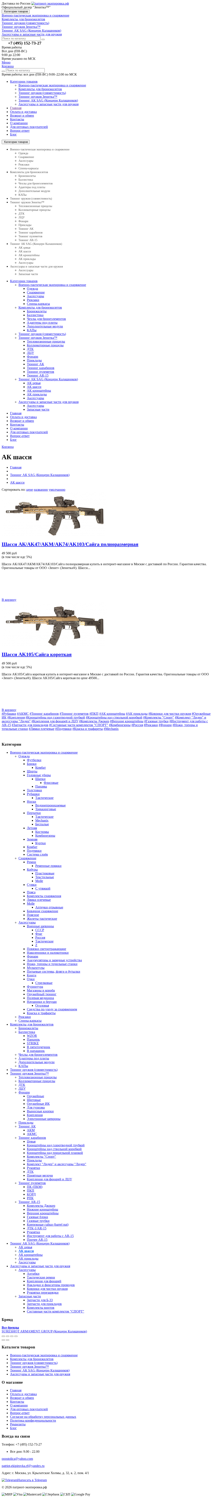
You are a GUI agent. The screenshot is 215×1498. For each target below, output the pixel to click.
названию (41, 489)
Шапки (40, 779)
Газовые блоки (37, 1217)
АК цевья (24, 247)
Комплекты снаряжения (44, 896)
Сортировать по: (13, 489)
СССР (39, 930)
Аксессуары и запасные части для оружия (48, 104)
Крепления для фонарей (44, 1281)
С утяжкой (42, 888)
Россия (40, 937)
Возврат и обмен (22, 115)
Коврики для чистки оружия (47, 1289)
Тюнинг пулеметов (30, 236)
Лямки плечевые (39, 900)
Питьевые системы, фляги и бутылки (53, 971)
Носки (31, 801)
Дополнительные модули (34, 191)
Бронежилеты (27, 175)
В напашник (36, 1051)
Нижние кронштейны (42, 1209)
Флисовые (51, 782)
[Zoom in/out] (16, 1336)
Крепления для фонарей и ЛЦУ (49, 1179)
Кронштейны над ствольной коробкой (54, 1149)
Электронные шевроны (43, 1119)
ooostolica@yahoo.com (17, 1458)
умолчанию (57, 489)
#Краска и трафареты (87, 729)
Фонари (23, 221)
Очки (31, 979)
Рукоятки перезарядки (43, 1292)
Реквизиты (18, 1424)
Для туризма (36, 1107)
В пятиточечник (38, 1047)
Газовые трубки (38, 1221)
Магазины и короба (41, 990)
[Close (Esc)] (3, 1336)
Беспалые (42, 824)
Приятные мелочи (40, 1175)
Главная (15, 108)
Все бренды (10, 1327)
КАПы (22, 194)
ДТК (21, 213)
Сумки (32, 884)
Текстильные (44, 877)
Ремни (31, 862)
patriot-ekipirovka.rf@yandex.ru (23, 1466)
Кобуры (32, 869)
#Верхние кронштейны (126, 721)
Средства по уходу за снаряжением (52, 1009)
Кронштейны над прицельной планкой (55, 1153)
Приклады (24, 225)
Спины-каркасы (28, 168)
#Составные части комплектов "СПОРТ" (78, 725)
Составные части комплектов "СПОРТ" (55, 1311)
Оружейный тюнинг (41, 994)
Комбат (40, 767)
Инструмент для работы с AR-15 (50, 1236)
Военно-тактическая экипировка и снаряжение (52, 85)
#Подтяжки (63, 729)
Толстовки (34, 790)
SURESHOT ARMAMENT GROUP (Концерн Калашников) (44, 1331)
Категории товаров (15, 11)
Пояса (31, 892)
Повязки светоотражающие (46, 949)
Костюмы (42, 832)
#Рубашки (9, 713)
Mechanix (42, 820)
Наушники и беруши (42, 1001)
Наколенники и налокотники (48, 952)
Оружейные (35, 1096)
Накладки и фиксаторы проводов (51, 1285)
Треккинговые (45, 809)
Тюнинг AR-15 (27, 240)
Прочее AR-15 (37, 1239)
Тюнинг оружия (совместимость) (42, 93)
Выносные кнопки (40, 1111)
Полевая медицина (40, 998)
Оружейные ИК (38, 1103)
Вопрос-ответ (20, 130)
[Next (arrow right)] (7, 1340)
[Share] (7, 1336)
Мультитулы (36, 968)
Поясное (33, 915)
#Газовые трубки (156, 721)
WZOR (32, 1035)
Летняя (32, 828)
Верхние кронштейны (43, 1213)
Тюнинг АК (25, 228)
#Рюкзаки (151, 725)
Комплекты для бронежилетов (40, 89)
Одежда (23, 153)
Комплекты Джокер (41, 1205)
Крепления (35, 1115)
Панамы (41, 786)
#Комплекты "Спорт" (158, 717)
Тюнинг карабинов (30, 232)
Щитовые (34, 1100)
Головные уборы (39, 775)
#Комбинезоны (120, 725)
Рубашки (33, 794)
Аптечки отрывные (49, 907)
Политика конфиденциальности (33, 1420)
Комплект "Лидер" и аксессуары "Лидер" (56, 1164)
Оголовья (42, 1005)
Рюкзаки (23, 164)
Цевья (31, 1141)
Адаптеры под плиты (31, 187)
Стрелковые (43, 983)
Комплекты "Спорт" (41, 1156)
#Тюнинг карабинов (44, 713)
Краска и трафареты (41, 1013)
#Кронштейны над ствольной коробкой (114, 717)
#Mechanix (111, 729)
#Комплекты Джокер (94, 721)
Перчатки (34, 813)
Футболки (34, 760)
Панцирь (33, 1039)
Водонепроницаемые (50, 805)
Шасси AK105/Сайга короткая (37, 654)
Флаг (38, 934)
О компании (19, 123)
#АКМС (23, 713)
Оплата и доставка (23, 112)
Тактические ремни (41, 1277)
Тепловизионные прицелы (35, 206)
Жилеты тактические (42, 918)
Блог (13, 134)
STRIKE (33, 1043)
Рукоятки (33, 1168)
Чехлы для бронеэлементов (35, 183)
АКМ (31, 1130)
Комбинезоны (45, 835)
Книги (31, 975)
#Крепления (16, 717)
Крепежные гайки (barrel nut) (47, 1224)
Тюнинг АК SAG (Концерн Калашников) (48, 100)
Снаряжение (26, 157)
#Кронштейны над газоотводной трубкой (55, 717)
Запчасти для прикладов (44, 1304)
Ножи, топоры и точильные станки (52, 964)
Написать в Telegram (32, 1480)
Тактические (44, 798)
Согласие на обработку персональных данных (43, 1416)
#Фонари (165, 725)
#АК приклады (137, 713)
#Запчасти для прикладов (30, 725)
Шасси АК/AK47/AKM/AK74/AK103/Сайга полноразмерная (70, 544)
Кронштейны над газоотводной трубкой (56, 1145)
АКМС (32, 1134)
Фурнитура (35, 986)
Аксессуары (25, 160)
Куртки (40, 843)
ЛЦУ (21, 217)
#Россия (137, 725)
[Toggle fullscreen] (11, 1336)
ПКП (30, 1190)
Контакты (17, 119)
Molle (39, 881)
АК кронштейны (28, 255)
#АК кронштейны (112, 713)
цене (29, 489)
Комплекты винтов (40, 1307)
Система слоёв (37, 854)
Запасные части (28, 274)
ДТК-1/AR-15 (36, 1228)
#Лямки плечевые (41, 729)
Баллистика (25, 179)
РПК (30, 1198)
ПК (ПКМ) (34, 1187)
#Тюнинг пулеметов (74, 713)
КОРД (31, 1194)
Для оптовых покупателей (29, 127)
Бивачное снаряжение (42, 911)
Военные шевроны (40, 926)
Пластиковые (44, 873)
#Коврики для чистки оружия (169, 713)
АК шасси (24, 251)
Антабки (33, 1273)
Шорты (32, 771)
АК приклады (27, 259)
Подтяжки (34, 850)
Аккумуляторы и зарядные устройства (54, 960)
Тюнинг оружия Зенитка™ (37, 96)
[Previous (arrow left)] (3, 1340)
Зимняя (32, 839)
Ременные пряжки (48, 866)
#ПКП (93, 713)
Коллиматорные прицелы (34, 209)
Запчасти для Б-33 (40, 1300)
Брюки (32, 764)
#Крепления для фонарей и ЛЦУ (54, 721)
